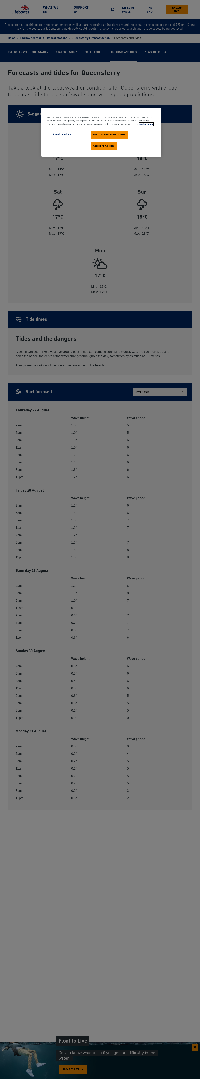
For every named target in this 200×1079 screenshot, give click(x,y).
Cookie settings (62, 134)
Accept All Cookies (103, 146)
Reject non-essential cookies (109, 134)
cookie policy (146, 124)
